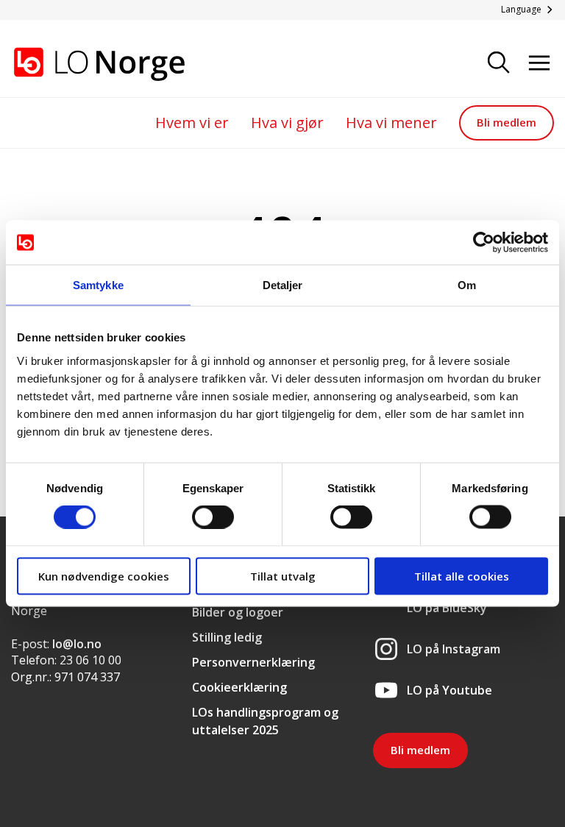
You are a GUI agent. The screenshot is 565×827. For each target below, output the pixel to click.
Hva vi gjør (287, 122)
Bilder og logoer (237, 612)
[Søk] (499, 63)
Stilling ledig (227, 637)
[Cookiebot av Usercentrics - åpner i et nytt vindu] (483, 243)
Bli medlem (506, 122)
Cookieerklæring (239, 687)
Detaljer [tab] (283, 285)
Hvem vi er (192, 122)
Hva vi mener (391, 122)
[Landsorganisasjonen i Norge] (84, 64)
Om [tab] (467, 285)
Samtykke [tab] (98, 285)
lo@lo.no (77, 644)
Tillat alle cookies (461, 575)
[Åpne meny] (539, 63)
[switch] (213, 517)
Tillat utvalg (283, 575)
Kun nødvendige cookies (103, 575)
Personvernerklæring (253, 662)
